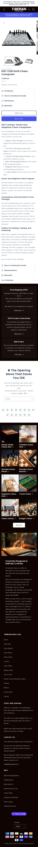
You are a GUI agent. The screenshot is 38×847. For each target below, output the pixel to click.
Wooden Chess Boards (26, 470)
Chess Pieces (8, 653)
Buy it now (19, 119)
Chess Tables (8, 666)
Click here (18, 354)
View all (19, 525)
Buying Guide (8, 670)
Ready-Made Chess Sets (7, 446)
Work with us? (8, 784)
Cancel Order (8, 692)
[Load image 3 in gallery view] (28, 61)
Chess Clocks (7, 518)
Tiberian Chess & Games (15, 843)
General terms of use (11, 788)
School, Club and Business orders (15, 679)
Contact (6, 696)
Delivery (6, 683)
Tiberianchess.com (10, 806)
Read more (18, 310)
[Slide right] (36, 62)
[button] (4, 9)
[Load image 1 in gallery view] (9, 61)
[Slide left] (2, 62)
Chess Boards (8, 648)
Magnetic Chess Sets (8, 495)
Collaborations (8, 780)
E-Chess (6, 661)
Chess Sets (7, 644)
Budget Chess (25, 518)
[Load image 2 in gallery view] (19, 61)
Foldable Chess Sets (26, 446)
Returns (6, 688)
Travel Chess (25, 494)
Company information (11, 797)
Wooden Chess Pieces (8, 470)
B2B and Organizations (11, 775)
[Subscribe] (32, 399)
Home (6, 639)
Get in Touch (8, 674)
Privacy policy (8, 802)
